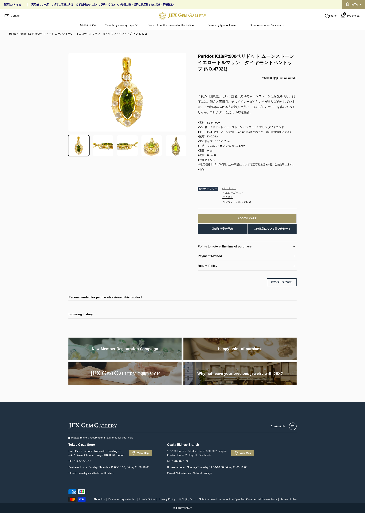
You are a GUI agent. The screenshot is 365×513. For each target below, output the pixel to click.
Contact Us (278, 426)
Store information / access (265, 25)
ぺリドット (229, 188)
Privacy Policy (167, 499)
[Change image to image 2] (103, 145)
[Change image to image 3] (127, 145)
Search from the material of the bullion (171, 25)
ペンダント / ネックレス (236, 202)
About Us (99, 499)
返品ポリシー (187, 499)
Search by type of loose (221, 25)
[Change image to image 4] (151, 145)
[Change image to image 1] (78, 145)
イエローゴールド (233, 192)
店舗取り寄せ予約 (222, 228)
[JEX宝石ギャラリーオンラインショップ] (182, 15)
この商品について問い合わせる (272, 228)
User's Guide (88, 24)
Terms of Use (289, 499)
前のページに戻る (281, 282)
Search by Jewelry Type (119, 25)
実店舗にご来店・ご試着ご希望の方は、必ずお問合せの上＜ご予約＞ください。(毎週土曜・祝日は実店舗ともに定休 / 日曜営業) (102, 4)
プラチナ (227, 197)
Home (12, 33)
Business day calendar (122, 499)
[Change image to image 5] (176, 145)
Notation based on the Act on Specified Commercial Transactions (238, 499)
